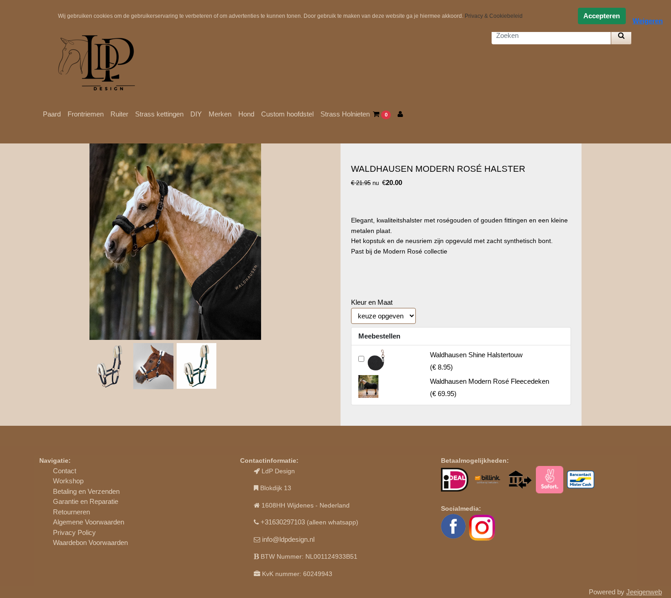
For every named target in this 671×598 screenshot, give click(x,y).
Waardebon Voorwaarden (90, 542)
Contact (64, 471)
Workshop (68, 481)
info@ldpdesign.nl (288, 539)
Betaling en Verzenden (86, 491)
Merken (220, 114)
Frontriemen (86, 114)
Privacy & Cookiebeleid (494, 16)
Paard (52, 114)
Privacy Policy (74, 532)
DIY (196, 114)
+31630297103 (283, 522)
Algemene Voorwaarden (88, 522)
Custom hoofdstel (287, 114)
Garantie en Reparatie (85, 501)
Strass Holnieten (345, 114)
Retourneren (71, 512)
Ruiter (119, 114)
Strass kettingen (159, 114)
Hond (246, 114)
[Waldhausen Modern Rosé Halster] (175, 241)
